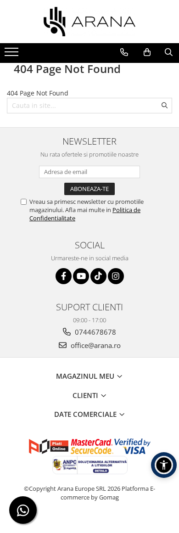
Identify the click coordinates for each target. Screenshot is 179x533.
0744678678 (94, 332)
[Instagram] (116, 276)
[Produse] (13, 55)
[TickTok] (98, 276)
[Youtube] (81, 276)
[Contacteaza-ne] (124, 52)
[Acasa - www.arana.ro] (89, 21)
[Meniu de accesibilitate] (164, 465)
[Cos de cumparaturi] (147, 52)
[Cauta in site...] (168, 52)
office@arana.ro (95, 345)
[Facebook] (64, 276)
